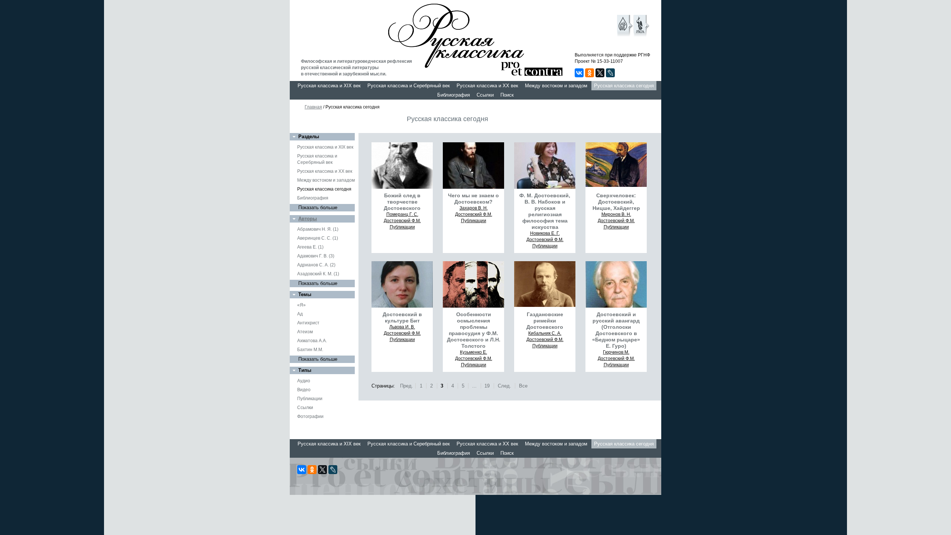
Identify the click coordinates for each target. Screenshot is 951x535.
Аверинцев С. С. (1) (317, 238)
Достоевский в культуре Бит (402, 317)
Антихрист (308, 322)
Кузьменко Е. (473, 352)
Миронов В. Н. (616, 214)
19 (487, 386)
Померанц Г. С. (402, 214)
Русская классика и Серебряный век (408, 85)
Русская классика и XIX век (329, 85)
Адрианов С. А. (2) (316, 265)
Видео (304, 389)
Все (523, 386)
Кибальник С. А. (544, 333)
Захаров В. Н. (474, 208)
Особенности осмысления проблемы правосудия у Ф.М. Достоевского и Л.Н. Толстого (473, 330)
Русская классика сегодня (624, 85)
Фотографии (310, 416)
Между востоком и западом (556, 85)
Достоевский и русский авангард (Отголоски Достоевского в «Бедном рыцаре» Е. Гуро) (616, 330)
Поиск (507, 95)
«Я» (301, 305)
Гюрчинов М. (616, 352)
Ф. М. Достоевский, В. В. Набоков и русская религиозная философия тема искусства (544, 211)
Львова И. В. (402, 327)
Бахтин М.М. (310, 349)
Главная (313, 107)
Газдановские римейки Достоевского (544, 320)
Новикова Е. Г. (545, 233)
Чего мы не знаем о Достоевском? (473, 198)
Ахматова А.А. (312, 340)
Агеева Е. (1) (310, 247)
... (474, 386)
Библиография (453, 95)
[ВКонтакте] (579, 72)
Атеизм (305, 331)
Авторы (307, 218)
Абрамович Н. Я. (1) (317, 229)
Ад (300, 314)
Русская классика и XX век (487, 85)
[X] (599, 72)
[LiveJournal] (610, 72)
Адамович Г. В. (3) (315, 256)
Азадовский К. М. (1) (318, 273)
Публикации (309, 398)
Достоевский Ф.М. (402, 220)
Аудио (303, 380)
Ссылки (485, 95)
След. (504, 386)
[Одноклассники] (589, 72)
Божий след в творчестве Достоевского (402, 201)
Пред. (406, 386)
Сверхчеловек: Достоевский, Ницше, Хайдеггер (616, 201)
